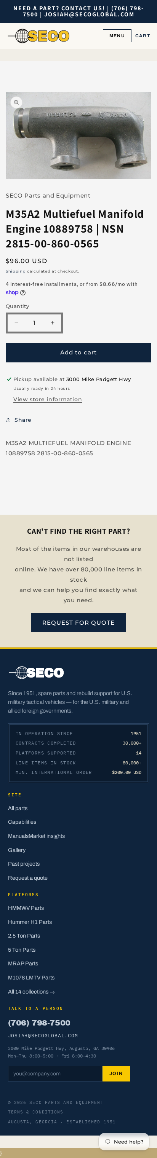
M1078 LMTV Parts (31, 978)
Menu (117, 35)
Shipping (16, 271)
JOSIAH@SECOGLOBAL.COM (43, 1035)
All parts (17, 808)
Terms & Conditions (36, 1112)
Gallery (17, 850)
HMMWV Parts (26, 908)
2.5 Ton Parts (24, 936)
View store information (47, 399)
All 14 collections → (31, 992)
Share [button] (23, 419)
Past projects (24, 864)
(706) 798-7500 (39, 1023)
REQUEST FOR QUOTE (78, 622)
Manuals (18, 836)
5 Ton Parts (21, 950)
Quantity (17, 306)
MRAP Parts (23, 963)
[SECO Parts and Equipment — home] (39, 36)
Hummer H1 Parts (30, 922)
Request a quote (28, 878)
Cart (142, 35)
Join (116, 1073)
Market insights (47, 836)
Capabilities (22, 822)
